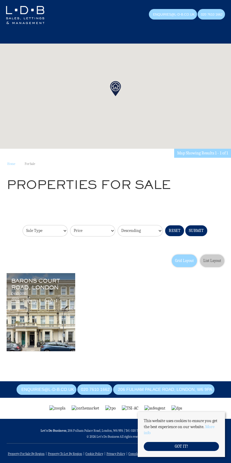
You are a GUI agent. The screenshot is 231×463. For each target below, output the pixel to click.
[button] (115, 89)
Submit (196, 230)
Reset (174, 230)
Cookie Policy (94, 454)
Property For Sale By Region (26, 454)
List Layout (212, 261)
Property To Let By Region (65, 454)
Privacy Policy (115, 454)
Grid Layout (184, 261)
